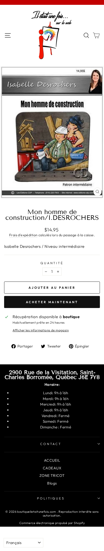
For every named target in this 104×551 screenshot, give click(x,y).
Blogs (52, 483)
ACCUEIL (52, 460)
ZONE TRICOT (52, 475)
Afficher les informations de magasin (41, 330)
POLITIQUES (51, 498)
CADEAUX (52, 468)
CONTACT (51, 444)
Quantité (52, 263)
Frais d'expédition (23, 235)
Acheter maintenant (52, 302)
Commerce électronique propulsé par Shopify (52, 523)
